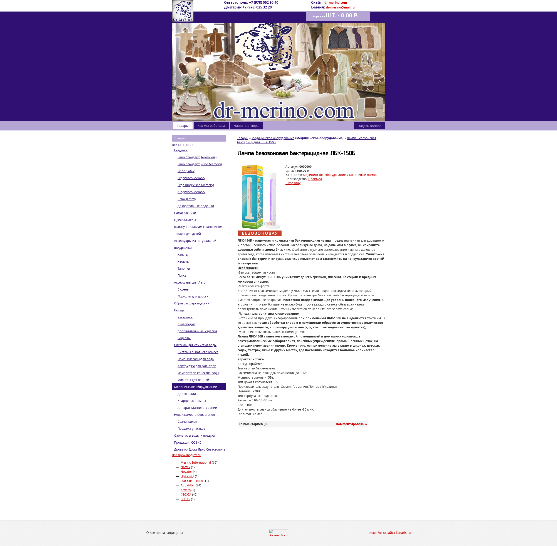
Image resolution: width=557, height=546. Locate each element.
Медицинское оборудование (195, 387)
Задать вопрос (369, 126)
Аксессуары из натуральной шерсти (195, 241)
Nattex (185, 467)
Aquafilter (188, 485)
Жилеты (184, 261)
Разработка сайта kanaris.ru (390, 533)
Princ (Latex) (186, 171)
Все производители (186, 455)
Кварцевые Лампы (192, 401)
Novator (186, 471)
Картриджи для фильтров (197, 366)
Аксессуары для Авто (189, 282)
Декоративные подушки (196, 206)
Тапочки (184, 268)
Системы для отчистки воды (195, 345)
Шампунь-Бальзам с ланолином (198, 227)
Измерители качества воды (198, 373)
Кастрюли (185, 317)
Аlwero (186, 490)
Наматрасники (185, 213)
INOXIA (186, 494)
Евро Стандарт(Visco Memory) (200, 164)
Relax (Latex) (187, 199)
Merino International (196, 462)
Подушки (181, 150)
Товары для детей (187, 234)
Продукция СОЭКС (187, 442)
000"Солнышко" (192, 481)
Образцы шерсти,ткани (192, 303)
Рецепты (184, 338)
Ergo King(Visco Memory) (196, 185)
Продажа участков (191, 428)
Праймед (187, 476)
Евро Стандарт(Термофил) (197, 157)
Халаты (183, 254)
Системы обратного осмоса (198, 352)
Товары (183, 125)
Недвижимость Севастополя (195, 414)
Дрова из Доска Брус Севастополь (199, 449)
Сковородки (186, 324)
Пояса (182, 275)
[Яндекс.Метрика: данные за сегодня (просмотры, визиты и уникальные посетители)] (278, 532)
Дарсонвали (187, 394)
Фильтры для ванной (193, 380)
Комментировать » (351, 424)
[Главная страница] (182, 20)
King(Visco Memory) (192, 192)
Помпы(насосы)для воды (196, 359)
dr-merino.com (335, 2)
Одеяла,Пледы (185, 220)
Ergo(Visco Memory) (192, 178)
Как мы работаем (211, 125)
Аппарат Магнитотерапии (197, 408)
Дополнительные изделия (197, 331)
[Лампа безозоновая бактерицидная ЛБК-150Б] (260, 235)
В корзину (292, 183)
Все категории (182, 145)
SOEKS (185, 499)
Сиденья (184, 289)
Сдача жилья (187, 421)
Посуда (179, 310)
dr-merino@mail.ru (340, 7)
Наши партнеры (246, 125)
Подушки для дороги (193, 296)
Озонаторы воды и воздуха (194, 435)
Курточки (185, 247)
